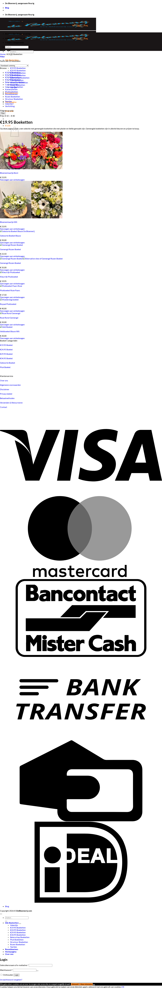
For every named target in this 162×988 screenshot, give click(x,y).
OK (122, 987)
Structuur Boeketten (14, 99)
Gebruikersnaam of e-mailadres (14, 965)
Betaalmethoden (7, 398)
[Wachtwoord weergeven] (37, 970)
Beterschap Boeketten (14, 82)
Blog (7, 7)
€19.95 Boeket (6, 345)
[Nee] (94, 984)
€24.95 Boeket (6, 349)
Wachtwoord (6, 970)
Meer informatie (86, 984)
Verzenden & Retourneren (11, 402)
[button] (7, 125)
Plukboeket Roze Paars (10, 290)
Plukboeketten (11, 92)
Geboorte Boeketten (14, 87)
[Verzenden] (6, 50)
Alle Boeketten (12, 923)
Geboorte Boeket (7, 363)
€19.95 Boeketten (18, 68)
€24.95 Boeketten (18, 70)
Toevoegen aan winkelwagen (12, 179)
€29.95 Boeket (6, 354)
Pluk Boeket (5, 367)
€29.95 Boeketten (13, 77)
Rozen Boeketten (12, 96)
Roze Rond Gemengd (9, 317)
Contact (3, 407)
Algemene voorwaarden (10, 385)
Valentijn (14, 925)
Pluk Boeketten (17, 939)
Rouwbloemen (11, 94)
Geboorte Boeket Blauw (10, 235)
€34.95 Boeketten (13, 79)
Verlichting (10, 106)
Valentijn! (9, 104)
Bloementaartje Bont (9, 173)
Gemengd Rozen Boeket (10, 249)
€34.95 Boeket (6, 358)
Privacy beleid (6, 394)
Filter (3, 113)
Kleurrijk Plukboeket (9, 276)
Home (2, 54)
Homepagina (10, 951)
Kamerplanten (11, 89)
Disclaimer (4, 389)
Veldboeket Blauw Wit (9, 331)
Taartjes (8, 101)
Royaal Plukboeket (8, 304)
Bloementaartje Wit (8, 222)
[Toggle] (20, 923)
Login (16, 975)
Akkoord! (75, 984)
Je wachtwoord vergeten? (11, 979)
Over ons (4, 380)
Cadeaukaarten (11, 84)
